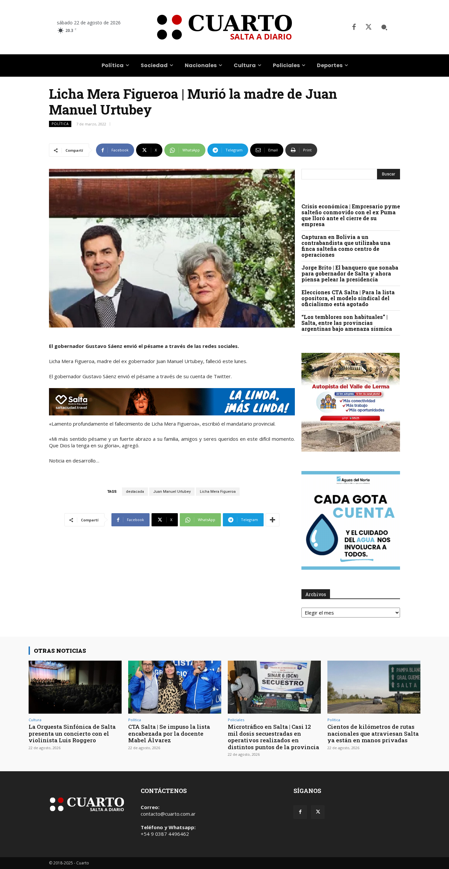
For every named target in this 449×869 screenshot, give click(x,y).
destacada (135, 491)
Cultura (35, 720)
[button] (384, 27)
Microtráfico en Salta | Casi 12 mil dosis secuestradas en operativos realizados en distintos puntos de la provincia (273, 736)
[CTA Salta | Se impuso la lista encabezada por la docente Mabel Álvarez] (174, 687)
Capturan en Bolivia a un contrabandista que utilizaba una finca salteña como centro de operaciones (345, 245)
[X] (368, 27)
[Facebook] (354, 27)
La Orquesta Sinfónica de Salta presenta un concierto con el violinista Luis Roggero (72, 733)
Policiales (236, 720)
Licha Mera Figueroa (218, 491)
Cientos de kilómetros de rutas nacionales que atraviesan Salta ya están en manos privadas (373, 733)
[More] (272, 519)
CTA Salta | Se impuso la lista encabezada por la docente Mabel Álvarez (169, 733)
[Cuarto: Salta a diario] (224, 27)
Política (60, 123)
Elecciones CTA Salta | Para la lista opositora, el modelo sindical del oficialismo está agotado (348, 298)
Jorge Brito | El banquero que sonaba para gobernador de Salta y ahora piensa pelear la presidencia (349, 273)
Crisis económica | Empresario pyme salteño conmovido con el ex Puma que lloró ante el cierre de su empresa (350, 215)
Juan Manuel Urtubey (172, 491)
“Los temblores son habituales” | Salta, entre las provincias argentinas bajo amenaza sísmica (346, 322)
